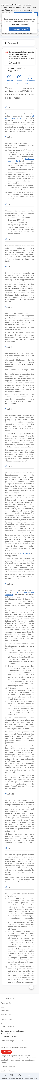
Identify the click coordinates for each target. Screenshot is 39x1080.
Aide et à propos (6, 1015)
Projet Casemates (7, 1019)
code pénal (25, 553)
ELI (2, 1024)
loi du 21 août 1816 (19, 117)
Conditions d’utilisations (9, 1071)
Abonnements (6, 1003)
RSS (2, 1007)
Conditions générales (8, 1067)
